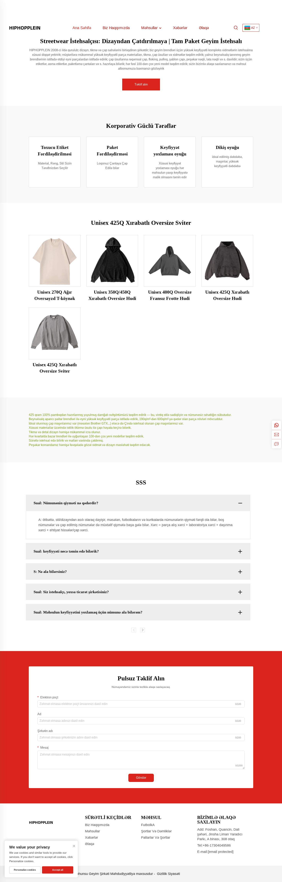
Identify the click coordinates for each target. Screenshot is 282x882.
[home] (25, 27)
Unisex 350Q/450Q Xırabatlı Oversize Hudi (112, 295)
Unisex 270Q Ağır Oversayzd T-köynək (54, 295)
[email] (276, 434)
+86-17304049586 (217, 845)
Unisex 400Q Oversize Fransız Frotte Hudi (170, 295)
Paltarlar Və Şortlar (155, 837)
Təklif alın (141, 84)
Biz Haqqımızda (116, 28)
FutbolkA (148, 825)
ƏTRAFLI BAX (55, 260)
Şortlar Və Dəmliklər (156, 831)
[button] (133, 630)
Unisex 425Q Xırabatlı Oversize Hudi (227, 295)
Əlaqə (204, 28)
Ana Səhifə (82, 28)
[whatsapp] (276, 425)
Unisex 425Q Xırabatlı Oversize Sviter (55, 368)
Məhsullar (150, 28)
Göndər (141, 777)
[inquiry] (276, 443)
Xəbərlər (180, 28)
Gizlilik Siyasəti (168, 874)
